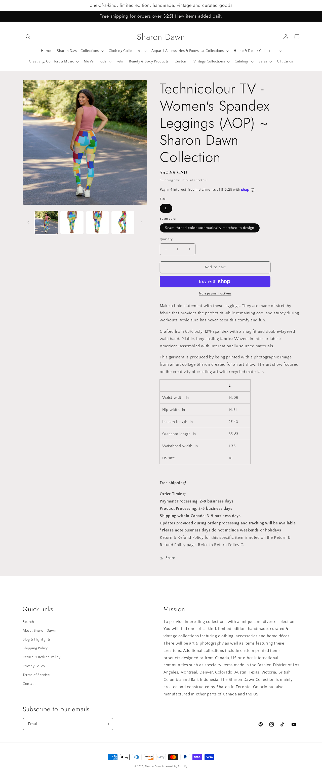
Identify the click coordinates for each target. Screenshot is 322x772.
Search (28, 622)
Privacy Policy (34, 666)
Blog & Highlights (37, 639)
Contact (29, 684)
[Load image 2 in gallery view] (71, 222)
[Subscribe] (107, 724)
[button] (28, 36)
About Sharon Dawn (39, 631)
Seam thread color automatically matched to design (209, 228)
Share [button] (170, 558)
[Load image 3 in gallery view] (97, 222)
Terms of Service (36, 675)
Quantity (166, 239)
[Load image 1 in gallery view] (46, 222)
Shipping (166, 180)
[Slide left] (28, 222)
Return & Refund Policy (41, 657)
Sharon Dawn (153, 766)
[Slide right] (141, 222)
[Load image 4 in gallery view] (122, 222)
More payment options (215, 293)
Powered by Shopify (174, 766)
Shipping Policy (35, 648)
